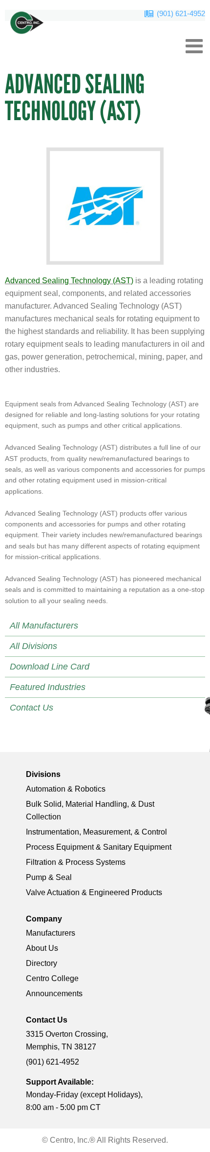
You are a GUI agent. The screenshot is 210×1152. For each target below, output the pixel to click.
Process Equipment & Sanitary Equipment (98, 847)
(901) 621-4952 (181, 13)
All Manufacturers (44, 625)
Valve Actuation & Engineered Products (94, 892)
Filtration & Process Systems (76, 862)
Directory (41, 963)
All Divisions (33, 646)
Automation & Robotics (65, 789)
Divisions (43, 774)
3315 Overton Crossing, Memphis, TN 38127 (67, 1040)
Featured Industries (47, 687)
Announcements (54, 993)
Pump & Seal (49, 877)
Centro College (52, 978)
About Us (42, 948)
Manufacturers (50, 933)
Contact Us (31, 707)
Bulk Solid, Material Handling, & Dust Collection (90, 810)
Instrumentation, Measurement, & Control (96, 832)
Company (44, 919)
